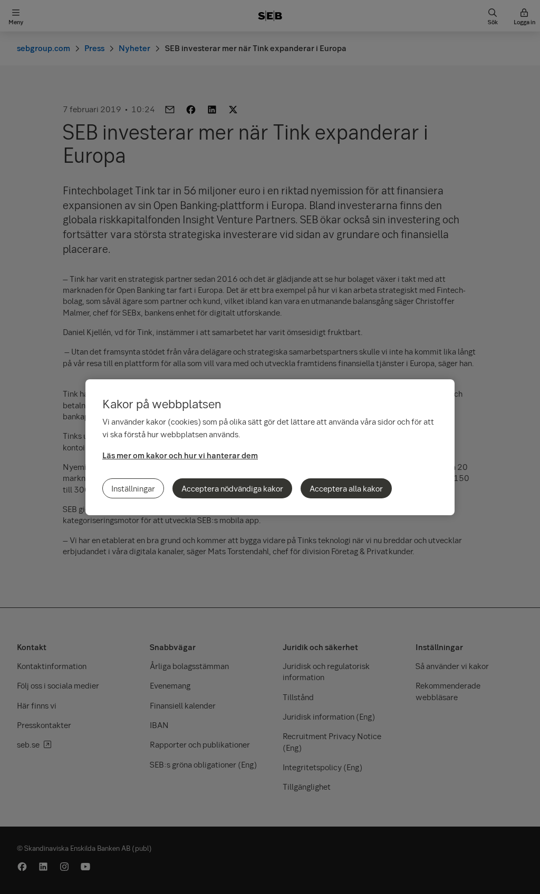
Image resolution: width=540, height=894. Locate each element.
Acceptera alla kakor (346, 488)
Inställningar (133, 488)
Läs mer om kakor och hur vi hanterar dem (180, 455)
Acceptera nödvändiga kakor (232, 488)
